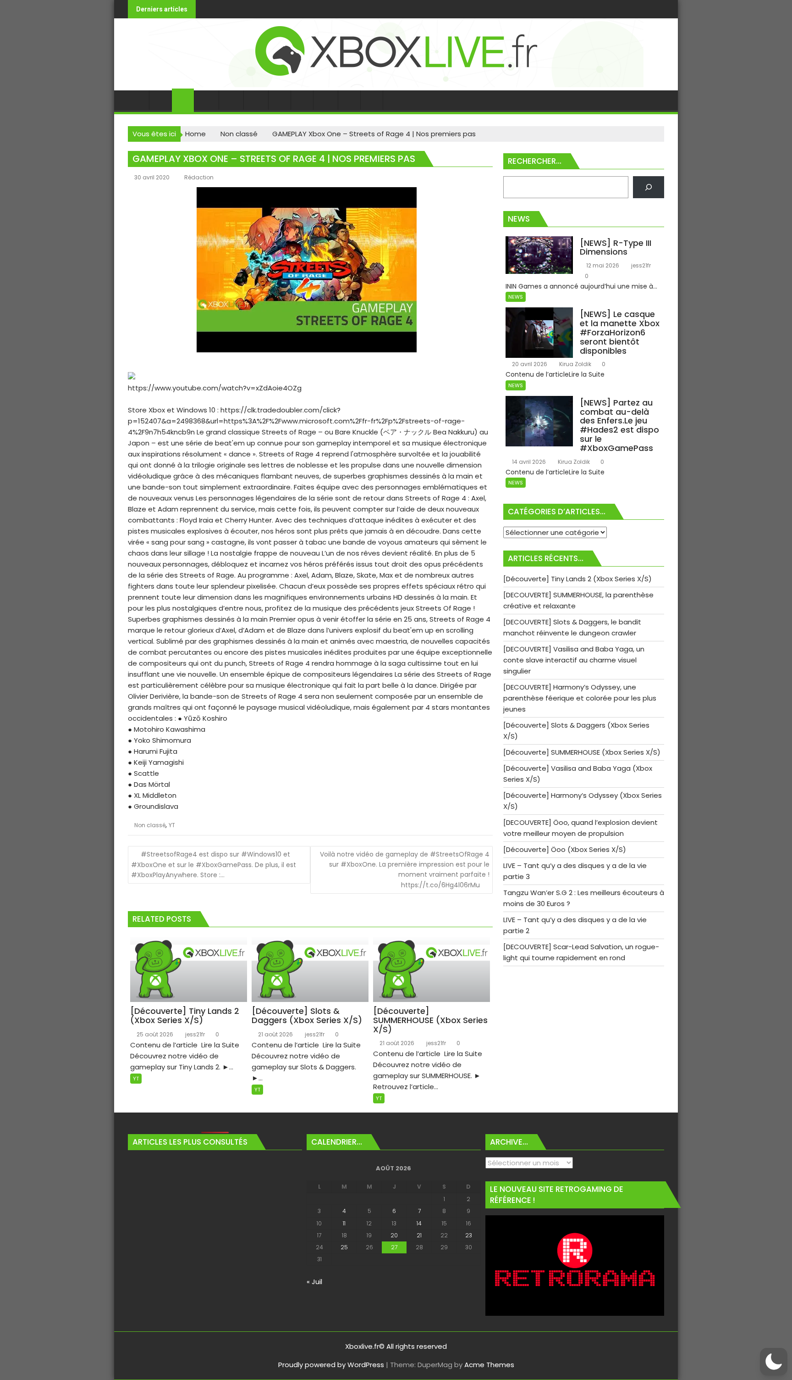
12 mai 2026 (602, 265)
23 (468, 1235)
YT (172, 825)
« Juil (314, 1281)
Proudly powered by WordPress (331, 1364)
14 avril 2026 (528, 462)
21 (419, 1235)
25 (344, 1247)
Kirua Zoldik (574, 364)
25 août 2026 (154, 1034)
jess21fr (194, 1034)
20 (394, 1235)
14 (419, 1223)
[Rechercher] (648, 187)
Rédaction (199, 177)
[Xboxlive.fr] (396, 84)
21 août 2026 (275, 1034)
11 (344, 1223)
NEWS (515, 296)
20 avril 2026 (529, 364)
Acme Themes (489, 1364)
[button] (773, 1361)
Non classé (149, 825)
